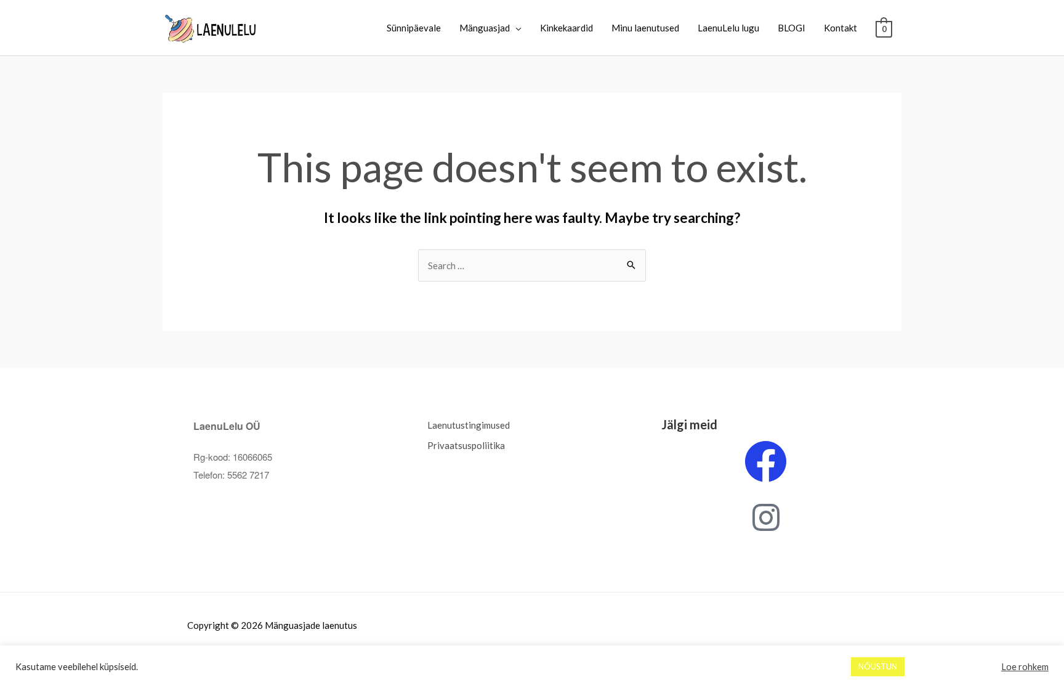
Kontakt (840, 27)
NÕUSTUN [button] (877, 666)
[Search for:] (532, 265)
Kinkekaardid (566, 27)
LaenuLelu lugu (728, 27)
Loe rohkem (1025, 667)
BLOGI (791, 27)
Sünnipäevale (414, 27)
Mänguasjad (484, 27)
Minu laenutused (645, 27)
